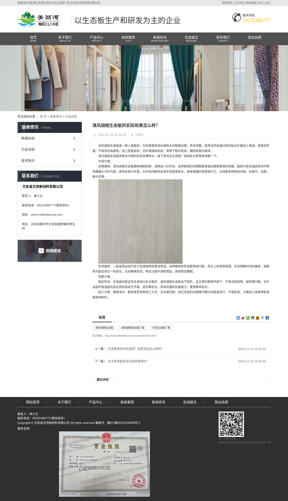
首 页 (43, 116)
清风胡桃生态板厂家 (132, 327)
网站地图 (251, 2)
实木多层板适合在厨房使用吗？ (128, 361)
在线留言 (191, 39)
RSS (260, 2)
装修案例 (128, 39)
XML (268, 2)
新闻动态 (28, 138)
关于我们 (65, 39)
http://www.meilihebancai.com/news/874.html (130, 335)
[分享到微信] (248, 318)
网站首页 (33, 402)
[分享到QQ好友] (253, 318)
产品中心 (96, 39)
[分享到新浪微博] (243, 318)
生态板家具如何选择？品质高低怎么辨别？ (136, 348)
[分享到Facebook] (267, 318)
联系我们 (223, 39)
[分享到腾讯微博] (262, 318)
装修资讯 (56, 116)
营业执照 (254, 37)
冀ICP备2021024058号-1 (123, 422)
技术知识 (28, 160)
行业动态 (71, 116)
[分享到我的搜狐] (258, 318)
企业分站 (239, 2)
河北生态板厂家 (161, 327)
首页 (33, 39)
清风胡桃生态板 (104, 327)
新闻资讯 (160, 39)
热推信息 (227, 2)
